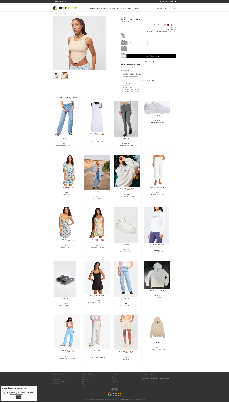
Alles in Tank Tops (127, 84)
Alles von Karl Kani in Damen (130, 91)
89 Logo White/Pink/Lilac (157, 122)
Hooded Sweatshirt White (156, 252)
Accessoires (121, 8)
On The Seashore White (157, 194)
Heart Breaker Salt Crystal (97, 247)
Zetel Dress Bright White (97, 141)
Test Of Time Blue (97, 198)
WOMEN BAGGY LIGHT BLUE (64, 145)
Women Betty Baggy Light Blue (126, 305)
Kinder (105, 8)
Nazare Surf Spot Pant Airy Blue (66, 358)
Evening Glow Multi (66, 247)
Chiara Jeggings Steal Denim (126, 145)
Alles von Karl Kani (127, 88)
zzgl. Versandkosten (171, 29)
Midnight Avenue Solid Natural (96, 358)
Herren (92, 8)
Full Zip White (157, 297)
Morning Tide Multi (66, 194)
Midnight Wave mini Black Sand (96, 302)
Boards (130, 8)
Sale (136, 8)
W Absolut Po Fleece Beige (157, 349)
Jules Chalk (126, 359)
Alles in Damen (126, 86)
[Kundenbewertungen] (114, 396)
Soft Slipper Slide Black (65, 305)
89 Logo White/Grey (125, 251)
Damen (99, 8)
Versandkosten (110, 399)
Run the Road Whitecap (127, 196)
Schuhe (112, 8)
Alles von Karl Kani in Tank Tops (130, 89)
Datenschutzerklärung (16, 394)
